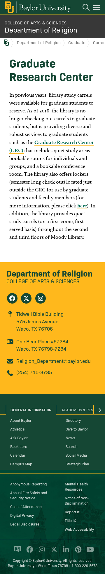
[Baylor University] (37, 7)
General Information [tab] (31, 409)
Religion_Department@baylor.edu (53, 360)
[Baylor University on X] (53, 552)
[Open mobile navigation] (97, 8)
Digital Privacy (22, 515)
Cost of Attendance (26, 506)
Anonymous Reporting (28, 483)
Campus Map (21, 463)
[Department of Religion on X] (26, 298)
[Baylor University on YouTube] (88, 552)
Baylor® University (46, 560)
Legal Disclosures (24, 523)
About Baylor (21, 420)
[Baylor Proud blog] (16, 552)
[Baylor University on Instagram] (41, 552)
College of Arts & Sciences (35, 23)
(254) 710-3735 (34, 372)
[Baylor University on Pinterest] (77, 552)
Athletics (17, 428)
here (82, 205)
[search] (83, 8)
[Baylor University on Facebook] (29, 552)
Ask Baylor (19, 437)
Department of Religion (41, 29)
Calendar (17, 455)
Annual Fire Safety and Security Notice (28, 495)
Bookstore (18, 446)
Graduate (76, 42)
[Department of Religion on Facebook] (12, 298)
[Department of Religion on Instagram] (40, 298)
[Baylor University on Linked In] (65, 552)
